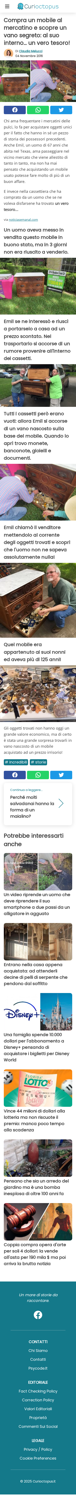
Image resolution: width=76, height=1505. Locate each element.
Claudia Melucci (30, 51)
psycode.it (38, 1368)
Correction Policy (38, 1400)
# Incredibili (16, 762)
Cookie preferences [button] (38, 1458)
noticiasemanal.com (23, 219)
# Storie (38, 762)
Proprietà (38, 1417)
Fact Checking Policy (38, 1391)
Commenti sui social (38, 1426)
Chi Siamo (38, 1350)
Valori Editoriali (38, 1408)
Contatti (38, 1359)
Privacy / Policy (38, 1449)
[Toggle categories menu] (7, 6)
